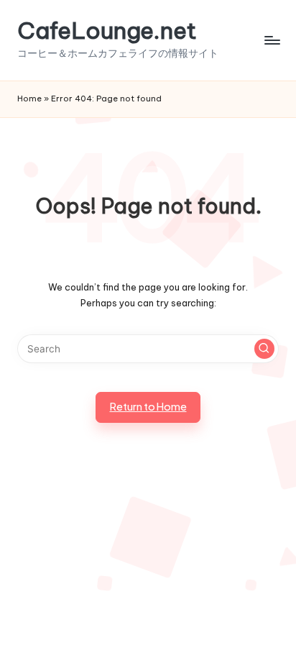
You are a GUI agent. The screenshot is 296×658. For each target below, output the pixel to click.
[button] (264, 349)
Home (29, 98)
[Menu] (271, 40)
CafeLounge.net (107, 30)
